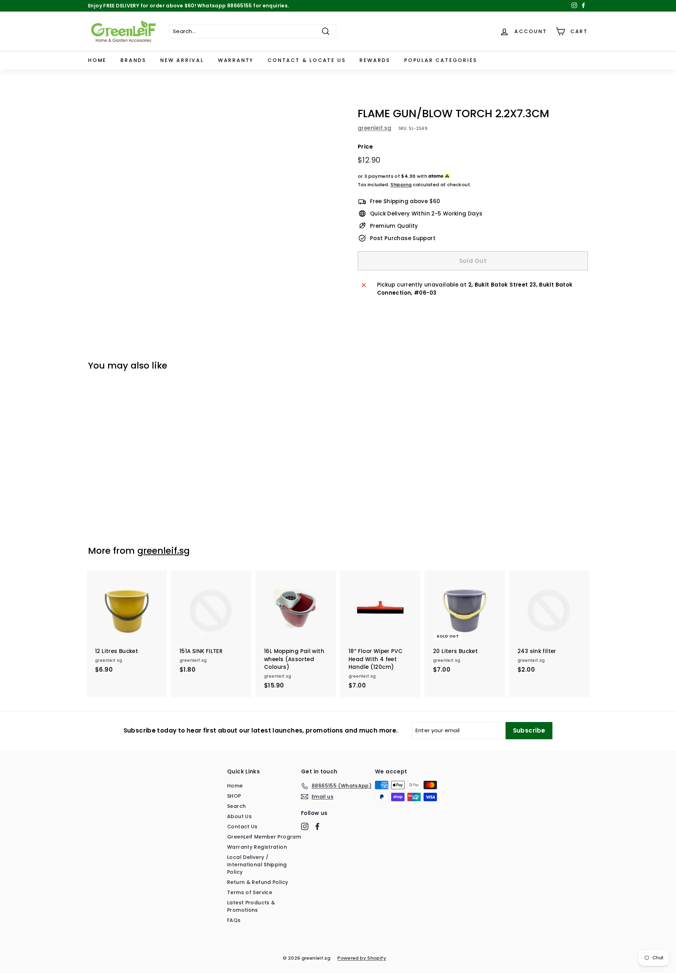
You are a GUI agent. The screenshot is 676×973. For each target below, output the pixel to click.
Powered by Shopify (361, 958)
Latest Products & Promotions (251, 906)
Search (236, 806)
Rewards (374, 60)
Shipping (401, 185)
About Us (239, 816)
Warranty (236, 60)
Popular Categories (440, 60)
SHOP (234, 795)
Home (97, 60)
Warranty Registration (257, 846)
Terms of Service (249, 892)
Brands (133, 60)
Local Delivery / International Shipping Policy (257, 864)
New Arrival (182, 60)
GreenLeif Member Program (264, 836)
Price (365, 147)
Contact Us (242, 826)
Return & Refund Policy (257, 882)
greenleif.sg (375, 128)
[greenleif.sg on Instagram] (304, 826)
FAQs (234, 920)
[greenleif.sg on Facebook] (317, 826)
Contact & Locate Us (306, 60)
